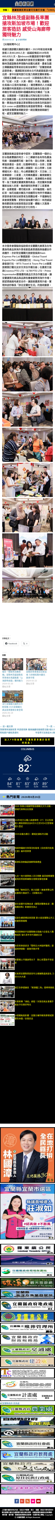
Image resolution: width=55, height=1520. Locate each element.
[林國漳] (27, 1182)
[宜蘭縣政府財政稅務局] (27, 1344)
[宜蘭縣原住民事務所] (27, 1482)
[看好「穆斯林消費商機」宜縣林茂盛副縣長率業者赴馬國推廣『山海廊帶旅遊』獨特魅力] (12, 664)
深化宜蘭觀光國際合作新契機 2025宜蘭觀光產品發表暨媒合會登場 (12, 707)
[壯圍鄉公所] (27, 1389)
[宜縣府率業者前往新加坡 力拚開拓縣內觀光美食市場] (36, 664)
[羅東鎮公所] (27, 1253)
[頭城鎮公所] (27, 1377)
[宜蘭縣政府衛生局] (27, 1426)
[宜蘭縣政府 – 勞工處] (27, 1493)
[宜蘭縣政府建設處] (27, 1366)
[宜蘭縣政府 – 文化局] (27, 1471)
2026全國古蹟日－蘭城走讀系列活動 (31, 834)
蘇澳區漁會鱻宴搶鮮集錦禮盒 (28, 862)
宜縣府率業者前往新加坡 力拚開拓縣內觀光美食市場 (36, 675)
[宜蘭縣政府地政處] (27, 1310)
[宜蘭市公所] (27, 1321)
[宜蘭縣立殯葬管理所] (27, 1332)
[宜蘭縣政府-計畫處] (27, 1400)
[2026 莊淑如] (27, 1238)
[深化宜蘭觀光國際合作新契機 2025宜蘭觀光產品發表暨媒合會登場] (12, 696)
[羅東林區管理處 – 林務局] (27, 1437)
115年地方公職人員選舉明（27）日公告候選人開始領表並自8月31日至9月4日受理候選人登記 (34, 823)
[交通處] (27, 1355)
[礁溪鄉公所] (27, 1287)
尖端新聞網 (22, 40)
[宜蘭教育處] (27, 1460)
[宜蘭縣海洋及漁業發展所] (27, 1298)
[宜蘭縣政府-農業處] (27, 1414)
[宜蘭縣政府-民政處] (10, 1403)
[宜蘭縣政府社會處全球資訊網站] (27, 1448)
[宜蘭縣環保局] (27, 1276)
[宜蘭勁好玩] (27, 1265)
